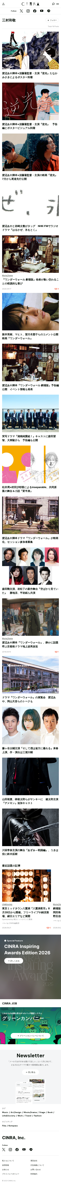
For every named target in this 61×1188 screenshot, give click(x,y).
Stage (42, 1112)
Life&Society (8, 1116)
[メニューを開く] (57, 4)
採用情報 (5, 1165)
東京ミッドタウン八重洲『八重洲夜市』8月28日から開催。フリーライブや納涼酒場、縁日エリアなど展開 (26, 912)
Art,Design (16, 1112)
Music (5, 1112)
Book (50, 1112)
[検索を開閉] (53, 4)
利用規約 (33, 1174)
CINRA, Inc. (13, 1137)
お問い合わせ (35, 1169)
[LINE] (48, 11)
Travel (28, 1116)
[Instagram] (28, 11)
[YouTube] (42, 11)
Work (20, 1116)
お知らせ (5, 1169)
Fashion (38, 1116)
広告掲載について (37, 1165)
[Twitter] (21, 11)
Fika (4, 1126)
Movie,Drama (30, 1112)
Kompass (13, 1126)
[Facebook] (34, 11)
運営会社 (33, 1161)
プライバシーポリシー (10, 1174)
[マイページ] (3, 4)
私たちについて (8, 1161)
